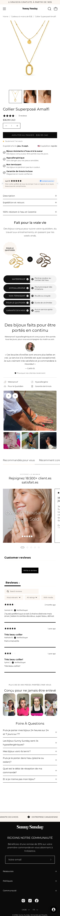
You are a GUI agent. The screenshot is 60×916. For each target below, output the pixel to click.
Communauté (9, 891)
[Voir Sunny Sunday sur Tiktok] (30, 900)
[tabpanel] (30, 631)
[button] (49, 9)
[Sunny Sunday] (30, 8)
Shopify (44, 915)
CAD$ (24, 910)
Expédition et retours (13, 202)
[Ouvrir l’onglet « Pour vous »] (53, 909)
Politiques (8, 881)
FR (34, 910)
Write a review (30, 570)
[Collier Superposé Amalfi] (15, 96)
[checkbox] (48, 597)
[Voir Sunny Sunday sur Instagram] (23, 900)
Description (9, 196)
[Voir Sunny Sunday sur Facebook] (37, 900)
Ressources (8, 871)
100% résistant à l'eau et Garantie (19, 212)
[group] (30, 2)
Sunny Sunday (24, 915)
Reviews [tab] (13, 582)
